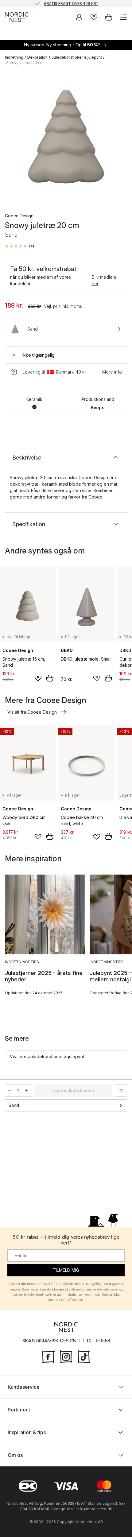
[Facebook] (48, 1356)
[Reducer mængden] (9, 1091)
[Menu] (123, 17)
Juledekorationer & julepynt (77, 57)
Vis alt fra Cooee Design (32, 712)
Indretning (14, 57)
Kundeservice (24, 1387)
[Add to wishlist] (38, 678)
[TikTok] (84, 1356)
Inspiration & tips (27, 1432)
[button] (19, 246)
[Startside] (16, 17)
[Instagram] (66, 1356)
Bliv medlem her (104, 280)
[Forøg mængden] (26, 1091)
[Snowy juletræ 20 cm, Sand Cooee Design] (66, 137)
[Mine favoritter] (94, 17)
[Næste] (121, 137)
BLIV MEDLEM (53, 4)
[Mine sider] (79, 17)
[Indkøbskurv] (108, 17)
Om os (15, 1455)
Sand (14, 1105)
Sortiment (19, 1410)
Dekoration (37, 57)
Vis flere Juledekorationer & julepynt (47, 1056)
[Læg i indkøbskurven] (49, 678)
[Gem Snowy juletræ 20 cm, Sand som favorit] (121, 1091)
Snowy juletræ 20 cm (25, 62)
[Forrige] (11, 137)
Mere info (112, 372)
